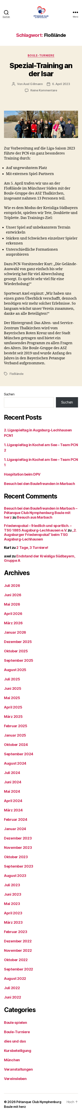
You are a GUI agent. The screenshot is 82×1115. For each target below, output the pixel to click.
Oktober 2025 (16, 651)
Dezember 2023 (18, 838)
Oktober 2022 (16, 960)
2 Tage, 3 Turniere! (32, 547)
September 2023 (18, 866)
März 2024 (13, 810)
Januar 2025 (15, 735)
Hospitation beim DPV (22, 474)
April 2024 (13, 801)
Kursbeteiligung (17, 1051)
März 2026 (13, 623)
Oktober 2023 (16, 857)
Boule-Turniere (41, 55)
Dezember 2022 (18, 941)
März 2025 (13, 716)
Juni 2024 (12, 782)
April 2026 (13, 614)
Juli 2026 (12, 585)
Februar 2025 (15, 726)
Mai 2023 (12, 904)
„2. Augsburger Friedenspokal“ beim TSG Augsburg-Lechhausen (40, 534)
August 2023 (15, 876)
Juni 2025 (12, 688)
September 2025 (18, 660)
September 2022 (18, 969)
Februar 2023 (15, 932)
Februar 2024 (15, 819)
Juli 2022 (12, 988)
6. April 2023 (61, 84)
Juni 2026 (12, 595)
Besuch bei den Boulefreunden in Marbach (39, 484)
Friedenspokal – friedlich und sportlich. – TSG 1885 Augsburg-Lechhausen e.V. (37, 528)
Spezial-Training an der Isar (41, 69)
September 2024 (18, 754)
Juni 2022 (12, 997)
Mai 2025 (12, 698)
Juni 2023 (12, 894)
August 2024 (15, 763)
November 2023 (18, 847)
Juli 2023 (12, 885)
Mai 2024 (12, 791)
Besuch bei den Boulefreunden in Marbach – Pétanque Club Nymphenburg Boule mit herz (40, 512)
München (12, 1060)
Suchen (9, 394)
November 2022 (18, 950)
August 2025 (15, 670)
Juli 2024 (12, 773)
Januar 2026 (15, 632)
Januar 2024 (15, 829)
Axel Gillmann (33, 84)
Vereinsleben (15, 1079)
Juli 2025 (12, 679)
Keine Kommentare (43, 90)
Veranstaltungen (18, 1069)
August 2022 (15, 978)
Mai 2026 (12, 604)
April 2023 (13, 913)
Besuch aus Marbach (34, 517)
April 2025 (13, 707)
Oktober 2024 (16, 745)
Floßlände (16, 374)
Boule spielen (15, 1022)
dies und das (15, 1041)
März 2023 (13, 922)
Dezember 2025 (18, 642)
